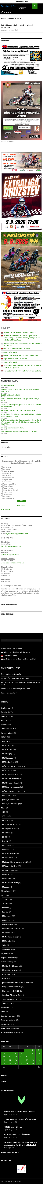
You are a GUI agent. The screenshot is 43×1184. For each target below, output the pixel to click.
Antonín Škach (13, 30)
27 (16, 1063)
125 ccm (5, 899)
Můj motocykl (6, 953)
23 (33, 1060)
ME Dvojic (6, 849)
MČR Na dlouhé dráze (10, 779)
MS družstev (6, 916)
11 (4, 1057)
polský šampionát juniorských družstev (15, 983)
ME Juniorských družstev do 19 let (14, 862)
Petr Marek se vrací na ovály (11, 674)
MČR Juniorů (7, 770)
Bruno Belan (7, 492)
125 (3, 812)
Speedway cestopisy (8, 1020)
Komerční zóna (6, 733)
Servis (3, 1012)
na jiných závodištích (8, 958)
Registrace (21, 8)
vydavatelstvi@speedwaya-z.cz (17, 534)
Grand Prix (5, 716)
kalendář (5, 741)
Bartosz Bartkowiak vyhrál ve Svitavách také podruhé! (22, 371)
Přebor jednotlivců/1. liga (11, 804)
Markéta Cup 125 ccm (10, 966)
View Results (21, 505)
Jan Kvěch (6, 469)
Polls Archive (5, 509)
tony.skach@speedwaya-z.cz (11, 546)
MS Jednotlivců (7, 924)
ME (2, 808)
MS (2, 895)
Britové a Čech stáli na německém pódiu (15, 678)
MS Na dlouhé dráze (9, 937)
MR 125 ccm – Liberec (13, 1127)
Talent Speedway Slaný (10, 999)
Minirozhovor (6, 891)
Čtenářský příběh (8, 729)
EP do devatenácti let (9, 824)
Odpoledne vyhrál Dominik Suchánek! (16, 349)
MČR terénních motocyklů (11, 787)
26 (10, 1063)
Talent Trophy (7, 1003)
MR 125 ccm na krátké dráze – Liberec (19, 1112)
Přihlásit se (6, 12)
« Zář (3, 1067)
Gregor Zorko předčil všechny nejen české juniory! (21, 355)
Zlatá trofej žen (7, 949)
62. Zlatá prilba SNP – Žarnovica (17, 1135)
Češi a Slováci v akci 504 (9, 693)
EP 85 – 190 (6, 820)
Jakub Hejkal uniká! (10, 352)
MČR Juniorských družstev (11, 766)
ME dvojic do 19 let (9, 854)
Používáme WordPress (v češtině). (11, 1181)
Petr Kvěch (7, 473)
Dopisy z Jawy (6, 708)
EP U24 (5, 837)
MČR (3, 737)
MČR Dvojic (6, 754)
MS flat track (6, 920)
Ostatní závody (6, 962)
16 (33, 1057)
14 (21, 1057)
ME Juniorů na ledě (9, 870)
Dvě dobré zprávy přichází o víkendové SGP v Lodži (19, 432)
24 (39, 1060)
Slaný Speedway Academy (11, 987)
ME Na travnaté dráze (10, 883)
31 (39, 1063)
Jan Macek (7, 476)
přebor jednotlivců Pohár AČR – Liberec (20, 1119)
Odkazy (3, 1082)
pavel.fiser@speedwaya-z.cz (10, 554)
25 (4, 1063)
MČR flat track (7, 758)
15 (27, 1057)
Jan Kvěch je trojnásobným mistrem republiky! (19, 332)
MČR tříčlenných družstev (11, 791)
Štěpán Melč (7, 480)
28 (21, 1063)
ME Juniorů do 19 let (9, 866)
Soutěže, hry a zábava (8, 1016)
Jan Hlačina (7, 496)
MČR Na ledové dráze (10, 783)
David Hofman (8, 488)
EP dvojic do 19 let (8, 829)
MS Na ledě (6, 941)
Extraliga (4, 712)
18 (4, 1060)
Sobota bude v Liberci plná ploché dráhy (15, 689)
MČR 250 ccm (7, 750)
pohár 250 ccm (7, 974)
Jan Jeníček (7, 467)
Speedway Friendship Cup (11, 995)
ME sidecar (6, 887)
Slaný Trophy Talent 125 (10, 991)
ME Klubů (5, 874)
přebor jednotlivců (8, 800)
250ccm (5, 816)
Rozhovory (5, 1008)
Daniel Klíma (7, 494)
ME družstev (6, 845)
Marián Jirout (7, 486)
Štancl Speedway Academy (10, 1033)
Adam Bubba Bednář (10, 490)
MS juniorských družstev (11, 928)
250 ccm (5, 904)
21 (21, 1060)
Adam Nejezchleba (9, 484)
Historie (4, 720)
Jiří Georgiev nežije (7, 385)
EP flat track (6, 833)
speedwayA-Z (6, 1024)
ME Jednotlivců (7, 858)
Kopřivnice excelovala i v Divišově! (15, 359)
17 (39, 1057)
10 (39, 1053)
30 (33, 1063)
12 (10, 1057)
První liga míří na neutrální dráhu (12, 428)
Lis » (39, 1067)
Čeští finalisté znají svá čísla (10, 395)
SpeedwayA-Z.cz (9, 6)
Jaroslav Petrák (8, 478)
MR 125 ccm (6, 795)
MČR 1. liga (6, 745)
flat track (5, 908)
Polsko (4, 978)
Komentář (4, 725)
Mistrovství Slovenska (10, 970)
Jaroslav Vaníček (8, 498)
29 (27, 1063)
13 (16, 1057)
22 (27, 1060)
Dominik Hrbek (8, 471)
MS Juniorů (6, 933)
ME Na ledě (6, 879)
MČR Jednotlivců (8, 762)
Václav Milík (7, 482)
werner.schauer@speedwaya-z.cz (12, 563)
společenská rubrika (8, 1028)
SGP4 (4, 945)
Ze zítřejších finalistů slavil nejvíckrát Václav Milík (18, 410)
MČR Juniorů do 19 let (10, 775)
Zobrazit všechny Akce (10, 1152)
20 (16, 1060)
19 (10, 1060)
